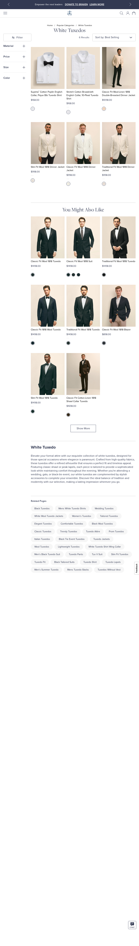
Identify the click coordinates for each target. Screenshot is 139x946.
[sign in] (128, 13)
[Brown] (68, 415)
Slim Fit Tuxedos (119, 554)
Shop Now (83, 4)
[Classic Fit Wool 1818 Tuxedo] (47, 237)
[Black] (33, 275)
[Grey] (73, 275)
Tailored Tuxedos (109, 516)
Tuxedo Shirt (90, 562)
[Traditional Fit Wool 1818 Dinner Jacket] (119, 143)
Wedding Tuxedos (104, 508)
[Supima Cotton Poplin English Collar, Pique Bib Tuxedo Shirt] (47, 68)
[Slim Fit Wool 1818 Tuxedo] (47, 374)
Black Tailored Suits (64, 562)
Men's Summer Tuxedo (46, 569)
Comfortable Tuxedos (72, 523)
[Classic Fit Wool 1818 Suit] (83, 237)
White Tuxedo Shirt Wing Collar (104, 546)
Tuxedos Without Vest (109, 569)
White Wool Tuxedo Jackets (48, 516)
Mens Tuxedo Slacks (78, 569)
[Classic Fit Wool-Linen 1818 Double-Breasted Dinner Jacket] (119, 68)
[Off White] (104, 109)
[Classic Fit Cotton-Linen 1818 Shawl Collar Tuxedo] (83, 374)
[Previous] (8, 4)
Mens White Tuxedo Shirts (72, 508)
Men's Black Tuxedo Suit (47, 554)
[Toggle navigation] (5, 13)
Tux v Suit (97, 554)
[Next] (130, 4)
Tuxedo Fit (39, 562)
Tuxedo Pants (76, 554)
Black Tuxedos (42, 508)
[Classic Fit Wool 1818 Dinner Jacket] (83, 143)
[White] (33, 109)
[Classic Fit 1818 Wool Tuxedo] (47, 306)
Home (50, 25)
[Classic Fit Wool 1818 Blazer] (119, 306)
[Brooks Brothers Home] (69, 13)
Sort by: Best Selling (107, 37)
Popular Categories (65, 25)
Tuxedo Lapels (113, 562)
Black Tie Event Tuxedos (72, 539)
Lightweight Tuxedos (69, 546)
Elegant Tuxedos (43, 523)
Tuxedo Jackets (101, 539)
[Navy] (78, 275)
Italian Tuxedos (42, 539)
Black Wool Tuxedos (102, 523)
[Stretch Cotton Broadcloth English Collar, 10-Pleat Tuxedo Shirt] (83, 68)
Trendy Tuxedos (68, 531)
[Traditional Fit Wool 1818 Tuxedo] (119, 237)
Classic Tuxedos (42, 531)
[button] (121, 13)
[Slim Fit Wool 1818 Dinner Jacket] (47, 143)
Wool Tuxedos (41, 546)
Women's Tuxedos (81, 516)
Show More (83, 428)
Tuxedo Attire (93, 531)
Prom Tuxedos (116, 531)
